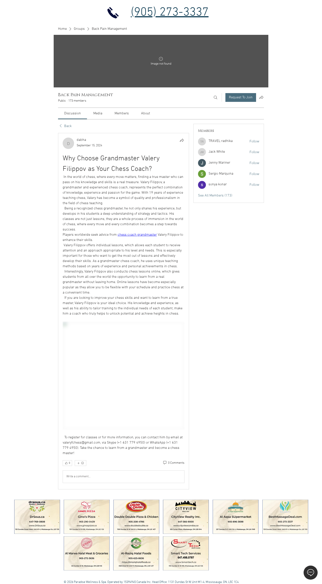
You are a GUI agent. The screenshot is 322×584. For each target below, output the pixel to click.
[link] (72, 113)
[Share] (181, 140)
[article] (123, 311)
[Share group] (261, 97)
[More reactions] (80, 463)
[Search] (215, 97)
